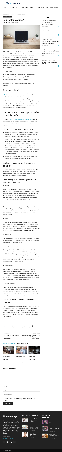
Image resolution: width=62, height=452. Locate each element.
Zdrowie (6, 10)
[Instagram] (8, 442)
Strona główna (6, 14)
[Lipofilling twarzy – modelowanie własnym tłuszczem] (25, 434)
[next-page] (22, 362)
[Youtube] (14, 442)
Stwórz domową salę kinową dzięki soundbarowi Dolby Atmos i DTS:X (50, 51)
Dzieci (31, 7)
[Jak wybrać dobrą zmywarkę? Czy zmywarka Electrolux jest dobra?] (8, 350)
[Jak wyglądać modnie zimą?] (45, 422)
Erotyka (12, 10)
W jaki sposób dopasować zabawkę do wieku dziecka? (54, 435)
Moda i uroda (45, 7)
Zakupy (12, 7)
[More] (32, 326)
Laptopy (5, 94)
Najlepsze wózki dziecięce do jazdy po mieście (54, 428)
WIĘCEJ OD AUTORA (22, 343)
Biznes (5, 7)
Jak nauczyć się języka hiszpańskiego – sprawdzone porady (49, 22)
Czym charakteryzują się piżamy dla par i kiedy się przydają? (34, 427)
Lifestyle (37, 7)
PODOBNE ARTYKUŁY (9, 343)
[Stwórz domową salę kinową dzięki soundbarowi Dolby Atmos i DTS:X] (34, 350)
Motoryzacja (54, 7)
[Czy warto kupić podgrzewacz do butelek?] (25, 420)
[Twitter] (11, 442)
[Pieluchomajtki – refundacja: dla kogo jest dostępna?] (21, 350)
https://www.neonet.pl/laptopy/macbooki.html (21, 119)
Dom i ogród (25, 7)
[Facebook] (4, 442)
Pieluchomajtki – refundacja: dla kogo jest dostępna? (20, 356)
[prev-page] (20, 362)
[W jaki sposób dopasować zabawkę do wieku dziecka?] (45, 436)
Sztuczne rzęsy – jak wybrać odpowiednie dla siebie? (49, 62)
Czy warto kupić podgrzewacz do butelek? (33, 420)
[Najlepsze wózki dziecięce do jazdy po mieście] (45, 428)
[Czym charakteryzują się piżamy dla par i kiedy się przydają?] (25, 427)
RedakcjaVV (8, 22)
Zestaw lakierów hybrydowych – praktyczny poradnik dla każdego (50, 41)
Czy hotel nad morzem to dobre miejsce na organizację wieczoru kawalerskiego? (11, 337)
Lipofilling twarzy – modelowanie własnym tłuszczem (34, 434)
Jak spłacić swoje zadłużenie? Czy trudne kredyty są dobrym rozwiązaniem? (31, 337)
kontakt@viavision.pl (8, 438)
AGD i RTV (17, 7)
